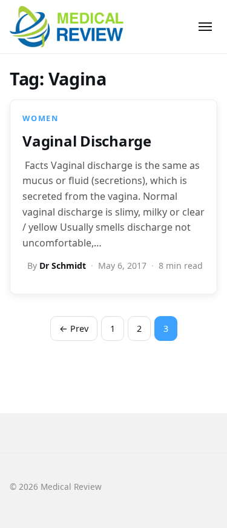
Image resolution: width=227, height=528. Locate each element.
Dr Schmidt (62, 265)
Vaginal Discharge (86, 141)
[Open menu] (205, 27)
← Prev (73, 328)
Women (40, 118)
